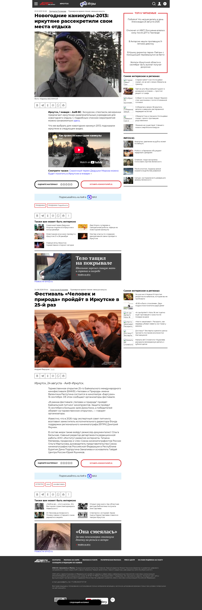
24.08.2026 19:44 (41, 290)
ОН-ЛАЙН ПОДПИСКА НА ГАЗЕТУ (150, 560)
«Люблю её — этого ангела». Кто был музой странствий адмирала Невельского (60, 506)
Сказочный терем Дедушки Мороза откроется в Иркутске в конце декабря (60, 227)
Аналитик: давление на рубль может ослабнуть (150, 143)
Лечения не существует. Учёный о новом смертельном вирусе (149, 126)
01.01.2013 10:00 (40, 11)
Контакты (56, 560)
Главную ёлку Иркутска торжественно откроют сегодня (60, 244)
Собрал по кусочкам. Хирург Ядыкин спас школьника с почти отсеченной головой (151, 100)
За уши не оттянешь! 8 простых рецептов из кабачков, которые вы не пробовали (151, 296)
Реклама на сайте (71, 560)
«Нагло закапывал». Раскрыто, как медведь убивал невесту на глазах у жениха (150, 324)
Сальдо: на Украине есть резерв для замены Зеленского (150, 179)
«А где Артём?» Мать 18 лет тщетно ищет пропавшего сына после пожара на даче (150, 314)
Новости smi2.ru (43, 281)
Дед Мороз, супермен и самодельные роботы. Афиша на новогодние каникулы (104, 227)
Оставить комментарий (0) (101, 184)
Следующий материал (79, 602)
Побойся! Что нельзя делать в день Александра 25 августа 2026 (145, 20)
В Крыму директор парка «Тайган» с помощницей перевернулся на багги (145, 53)
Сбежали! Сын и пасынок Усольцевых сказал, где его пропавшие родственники (151, 118)
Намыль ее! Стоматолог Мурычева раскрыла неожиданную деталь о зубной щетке (150, 342)
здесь (76, 120)
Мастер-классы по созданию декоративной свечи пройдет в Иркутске (103, 236)
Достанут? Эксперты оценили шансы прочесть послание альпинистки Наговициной (151, 333)
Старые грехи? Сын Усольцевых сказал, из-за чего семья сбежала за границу (150, 82)
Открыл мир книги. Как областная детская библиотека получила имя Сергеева (104, 506)
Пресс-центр (129, 560)
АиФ (53, 369)
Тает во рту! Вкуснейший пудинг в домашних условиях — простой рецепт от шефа (150, 91)
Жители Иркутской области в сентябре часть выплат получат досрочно (145, 64)
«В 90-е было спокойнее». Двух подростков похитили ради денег (149, 304)
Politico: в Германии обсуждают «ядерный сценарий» (148, 152)
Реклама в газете (89, 560)
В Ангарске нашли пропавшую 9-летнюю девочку (145, 42)
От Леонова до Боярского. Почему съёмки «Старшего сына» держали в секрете (60, 515)
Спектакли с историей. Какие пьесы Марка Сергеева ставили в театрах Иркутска (104, 515)
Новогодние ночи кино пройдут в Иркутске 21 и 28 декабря (60, 235)
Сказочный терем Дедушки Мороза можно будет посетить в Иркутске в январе (83, 172)
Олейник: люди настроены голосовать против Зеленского (148, 161)
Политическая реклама (111, 560)
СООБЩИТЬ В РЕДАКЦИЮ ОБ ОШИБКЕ (67, 563)
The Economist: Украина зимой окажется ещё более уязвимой (148, 170)
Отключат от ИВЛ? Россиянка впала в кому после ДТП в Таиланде (145, 31)
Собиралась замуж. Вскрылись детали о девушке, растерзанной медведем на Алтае (149, 109)
